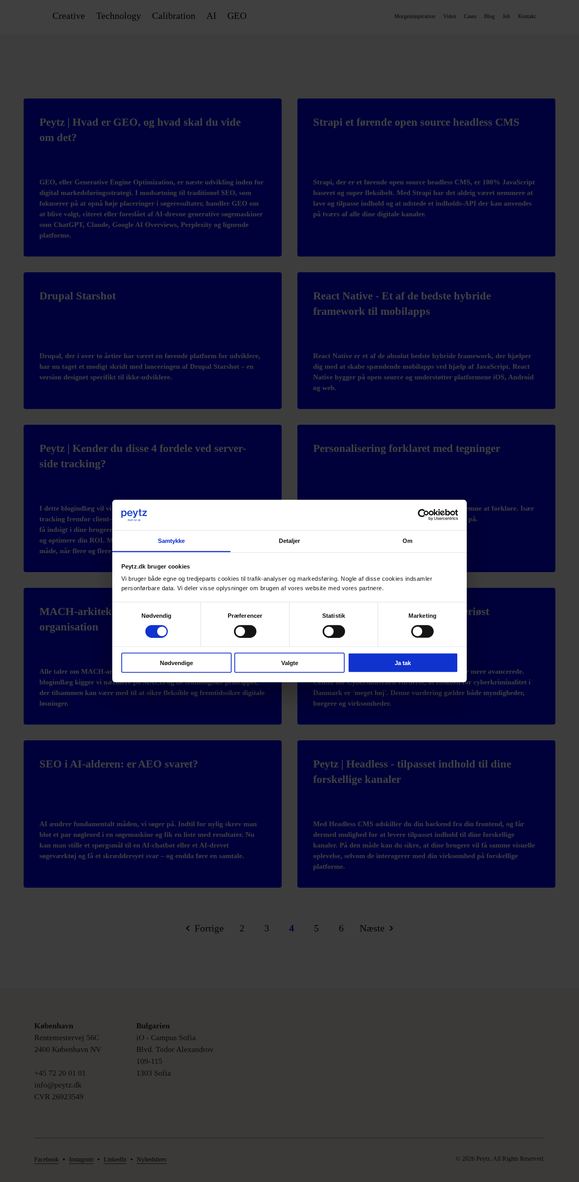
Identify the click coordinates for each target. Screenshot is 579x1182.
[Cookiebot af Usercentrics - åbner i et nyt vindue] (423, 515)
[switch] (245, 631)
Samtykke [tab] (171, 540)
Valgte (289, 663)
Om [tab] (407, 540)
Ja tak (403, 663)
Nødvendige (176, 663)
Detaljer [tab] (290, 540)
